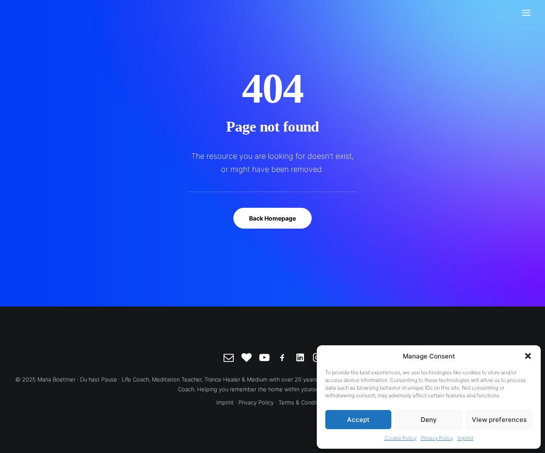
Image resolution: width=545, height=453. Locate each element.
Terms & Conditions (303, 402)
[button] (528, 356)
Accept (358, 420)
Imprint (465, 438)
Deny (429, 420)
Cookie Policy (400, 438)
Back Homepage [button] (272, 218)
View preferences (499, 420)
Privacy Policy (437, 438)
